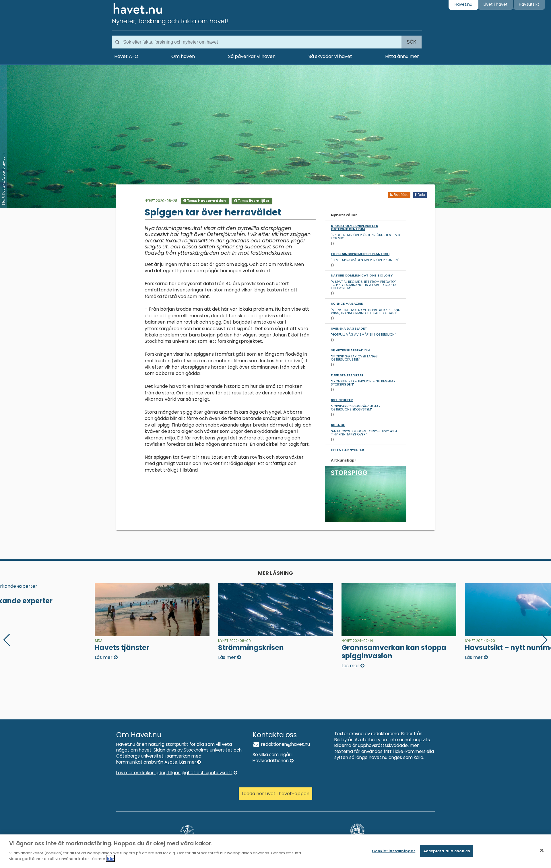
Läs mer (188, 762)
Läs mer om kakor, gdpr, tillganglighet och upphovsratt (174, 773)
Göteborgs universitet (140, 756)
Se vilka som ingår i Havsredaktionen (272, 758)
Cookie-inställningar (394, 850)
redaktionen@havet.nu (285, 744)
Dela (421, 195)
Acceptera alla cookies (446, 850)
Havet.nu (463, 4)
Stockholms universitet (208, 750)
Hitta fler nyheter (347, 449)
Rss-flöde (400, 195)
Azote (170, 762)
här (110, 858)
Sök (411, 42)
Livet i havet (496, 4)
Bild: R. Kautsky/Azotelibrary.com (3, 179)
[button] (544, 640)
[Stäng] (542, 850)
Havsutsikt (529, 4)
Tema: (206, 200)
